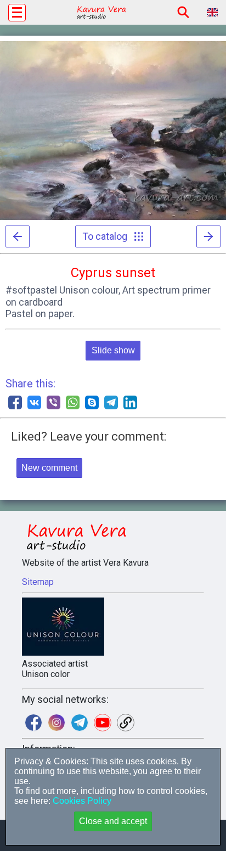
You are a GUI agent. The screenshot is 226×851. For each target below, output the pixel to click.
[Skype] (92, 402)
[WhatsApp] (73, 402)
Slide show (113, 350)
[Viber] (53, 402)
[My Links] (125, 722)
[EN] (212, 12)
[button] (17, 12)
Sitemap (38, 582)
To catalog (108, 236)
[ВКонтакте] (34, 402)
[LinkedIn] (130, 402)
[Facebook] (15, 402)
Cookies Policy (80, 800)
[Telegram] (111, 402)
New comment (49, 467)
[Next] (208, 236)
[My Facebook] (33, 722)
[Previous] (17, 236)
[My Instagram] (56, 722)
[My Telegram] (79, 722)
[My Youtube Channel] (102, 722)
